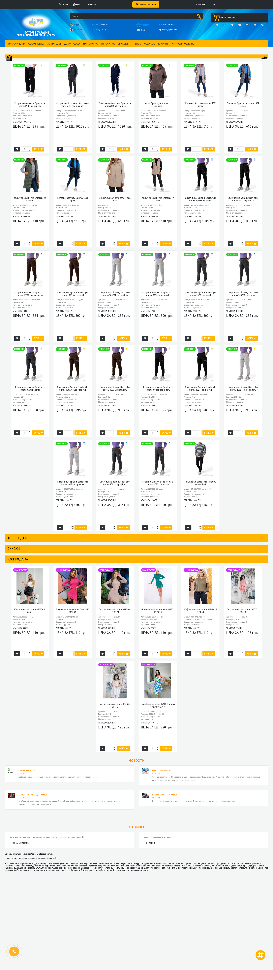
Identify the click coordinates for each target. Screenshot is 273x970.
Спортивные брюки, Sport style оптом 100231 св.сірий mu (243, 388)
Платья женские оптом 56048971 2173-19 (157, 611)
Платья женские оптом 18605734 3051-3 (243, 611)
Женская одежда (36, 44)
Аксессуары (149, 44)
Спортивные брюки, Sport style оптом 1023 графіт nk (30, 388)
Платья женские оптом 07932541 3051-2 (115, 705)
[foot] (264, 57)
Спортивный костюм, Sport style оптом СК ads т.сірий (72, 104)
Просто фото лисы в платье (164, 795)
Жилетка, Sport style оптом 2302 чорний (72, 199)
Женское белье (54, 44)
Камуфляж (163, 44)
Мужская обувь (90, 44)
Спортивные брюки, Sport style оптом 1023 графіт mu (157, 483)
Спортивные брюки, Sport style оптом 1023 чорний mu (200, 388)
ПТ (247, 25)
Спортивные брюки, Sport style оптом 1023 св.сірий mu (72, 483)
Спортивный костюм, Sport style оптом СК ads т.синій (115, 104)
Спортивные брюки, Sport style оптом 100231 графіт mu (115, 483)
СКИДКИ (14, 549)
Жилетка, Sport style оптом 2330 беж (115, 199)
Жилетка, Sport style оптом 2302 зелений (30, 199)
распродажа (18, 559)
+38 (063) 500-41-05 (100, 24)
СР (232, 25)
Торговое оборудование (182, 44)
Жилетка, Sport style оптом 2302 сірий (243, 104)
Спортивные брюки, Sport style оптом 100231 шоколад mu (72, 388)
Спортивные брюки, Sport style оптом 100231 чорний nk (200, 199)
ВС (262, 25)
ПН (217, 25)
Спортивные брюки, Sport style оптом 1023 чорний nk (243, 199)
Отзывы (136, 827)
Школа (138, 44)
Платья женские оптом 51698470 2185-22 (72, 611)
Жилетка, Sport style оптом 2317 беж (158, 199)
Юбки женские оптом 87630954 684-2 (30, 611)
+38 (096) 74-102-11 (167, 24)
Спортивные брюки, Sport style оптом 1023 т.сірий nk (200, 294)
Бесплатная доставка (28, 771)
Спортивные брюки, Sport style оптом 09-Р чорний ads (30, 104)
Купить (37, 149)
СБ (255, 25)
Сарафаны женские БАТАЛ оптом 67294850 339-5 (158, 705)
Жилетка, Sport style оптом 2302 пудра (200, 104)
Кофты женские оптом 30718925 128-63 (200, 611)
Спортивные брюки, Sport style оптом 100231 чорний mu (157, 388)
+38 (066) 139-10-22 (100, 30)
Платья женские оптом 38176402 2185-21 (115, 611)
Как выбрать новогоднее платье (32, 795)
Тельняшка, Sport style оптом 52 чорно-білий (200, 483)
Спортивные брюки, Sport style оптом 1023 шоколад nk (72, 294)
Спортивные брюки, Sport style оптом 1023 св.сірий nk (157, 294)
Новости (137, 761)
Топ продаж (17, 538)
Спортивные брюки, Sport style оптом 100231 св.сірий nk (115, 294)
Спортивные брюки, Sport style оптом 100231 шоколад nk (30, 294)
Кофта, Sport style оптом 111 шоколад (158, 104)
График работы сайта (161, 771)
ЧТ (239, 25)
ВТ (224, 25)
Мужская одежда (16, 44)
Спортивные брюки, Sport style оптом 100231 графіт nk (243, 294)
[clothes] (9, 58)
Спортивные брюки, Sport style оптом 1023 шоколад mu (115, 388)
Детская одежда (72, 44)
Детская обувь (125, 44)
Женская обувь (108, 44)
